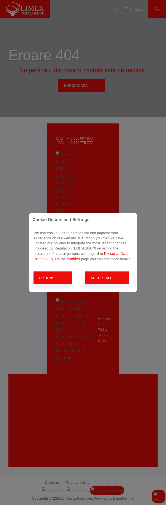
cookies (73, 259)
